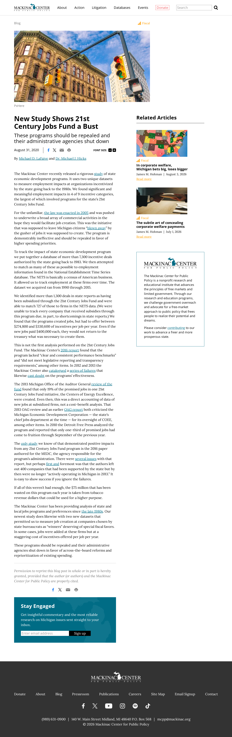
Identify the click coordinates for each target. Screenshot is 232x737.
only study (29, 443)
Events (143, 7)
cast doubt (36, 375)
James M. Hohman (149, 174)
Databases (122, 7)
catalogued (57, 370)
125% (114, 150)
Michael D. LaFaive (33, 158)
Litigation (99, 7)
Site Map (158, 694)
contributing (176, 328)
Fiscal (146, 23)
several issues (85, 459)
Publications (109, 694)
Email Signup (185, 694)
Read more (144, 179)
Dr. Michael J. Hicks (71, 158)
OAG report (73, 409)
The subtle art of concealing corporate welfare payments (160, 224)
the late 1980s (92, 511)
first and (52, 464)
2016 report (70, 350)
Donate (162, 7)
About (62, 7)
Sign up (80, 633)
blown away (96, 228)
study (98, 174)
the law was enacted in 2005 (66, 213)
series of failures (83, 370)
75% (110, 150)
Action (79, 7)
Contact (211, 694)
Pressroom (80, 694)
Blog (17, 23)
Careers (135, 694)
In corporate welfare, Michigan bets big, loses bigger (162, 167)
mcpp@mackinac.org (173, 719)
